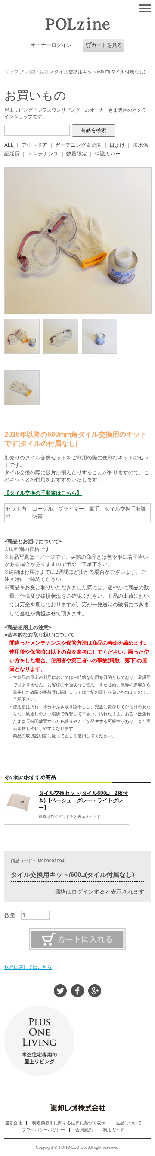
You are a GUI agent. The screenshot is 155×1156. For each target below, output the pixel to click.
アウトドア (34, 145)
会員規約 (84, 1129)
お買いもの (36, 71)
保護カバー (108, 154)
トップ (11, 71)
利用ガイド (113, 1129)
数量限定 (76, 154)
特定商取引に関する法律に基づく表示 (68, 1122)
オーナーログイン (51, 45)
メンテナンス (43, 154)
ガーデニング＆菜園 (78, 145)
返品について (129, 1122)
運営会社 (13, 1122)
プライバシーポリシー (43, 1129)
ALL (9, 145)
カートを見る (106, 45)
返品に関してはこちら (28, 967)
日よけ (117, 145)
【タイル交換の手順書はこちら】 (43, 493)
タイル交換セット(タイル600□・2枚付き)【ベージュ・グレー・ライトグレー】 (83, 800)
